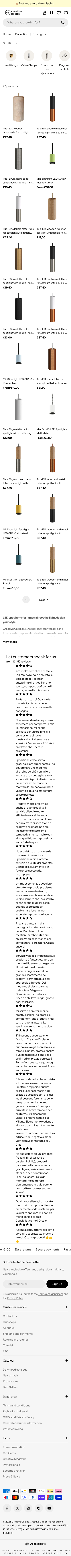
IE (5, 1553)
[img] (35, 666)
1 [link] (26, 600)
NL (21, 1553)
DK (37, 1550)
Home (7, 34)
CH (20, 1550)
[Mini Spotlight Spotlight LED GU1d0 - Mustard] (18, 509)
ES (43, 1550)
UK (54, 1553)
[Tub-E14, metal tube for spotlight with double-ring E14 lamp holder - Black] (18, 309)
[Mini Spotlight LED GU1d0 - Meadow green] (52, 159)
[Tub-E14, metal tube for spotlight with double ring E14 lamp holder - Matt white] (18, 409)
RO (32, 1553)
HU (66, 1550)
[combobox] (35, 22)
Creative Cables (20, 1521)
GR (55, 1550)
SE (44, 1553)
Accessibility (38, 1543)
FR (49, 1550)
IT (10, 1553)
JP (15, 1553)
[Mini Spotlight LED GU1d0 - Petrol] (18, 560)
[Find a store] (44, 12)
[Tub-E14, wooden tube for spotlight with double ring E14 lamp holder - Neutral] (52, 209)
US (60, 1553)
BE (15, 1550)
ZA (65, 1553)
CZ (26, 1550)
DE (32, 1550)
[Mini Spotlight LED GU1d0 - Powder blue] (18, 359)
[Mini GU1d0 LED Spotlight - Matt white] (52, 409)
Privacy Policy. (15, 1298)
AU (3, 1550)
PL (26, 1553)
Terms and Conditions (50, 1294)
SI (49, 1553)
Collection (21, 34)
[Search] (63, 22)
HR (61, 1550)
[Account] (51, 12)
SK (38, 1553)
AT (9, 1550)
